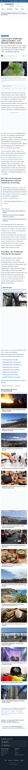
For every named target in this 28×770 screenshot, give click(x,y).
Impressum (10, 760)
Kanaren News (4, 713)
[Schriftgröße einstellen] (1, 1)
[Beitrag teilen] (26, 56)
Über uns (3, 754)
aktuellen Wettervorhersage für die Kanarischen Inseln (12, 354)
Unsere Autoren (4, 752)
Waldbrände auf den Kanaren (7, 385)
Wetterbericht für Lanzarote (11, 367)
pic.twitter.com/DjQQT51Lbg (10, 198)
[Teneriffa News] (14, 5)
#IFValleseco (8, 194)
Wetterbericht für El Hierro (10, 372)
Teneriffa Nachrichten (5, 714)
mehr (16, 55)
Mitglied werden (20, 728)
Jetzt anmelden (11, 728)
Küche (22, 9)
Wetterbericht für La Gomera (11, 369)
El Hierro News (19, 711)
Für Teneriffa (8, 276)
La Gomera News (12, 713)
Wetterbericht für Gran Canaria (12, 362)
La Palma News (21, 713)
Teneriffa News (9, 12)
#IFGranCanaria (16, 194)
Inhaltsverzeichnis (4, 750)
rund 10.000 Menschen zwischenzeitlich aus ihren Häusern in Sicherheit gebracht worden (12, 157)
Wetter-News (17, 385)
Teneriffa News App (6, 739)
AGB (6, 760)
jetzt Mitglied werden (23, 1)
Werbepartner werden (19, 754)
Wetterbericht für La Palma (10, 374)
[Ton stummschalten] (25, 88)
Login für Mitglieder (14, 1)
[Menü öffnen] (2, 5)
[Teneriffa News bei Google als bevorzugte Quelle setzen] (23, 56)
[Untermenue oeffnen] (5, 9)
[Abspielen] (3, 88)
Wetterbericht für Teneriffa (10, 359)
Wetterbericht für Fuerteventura (12, 364)
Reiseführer (9, 9)
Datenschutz (16, 760)
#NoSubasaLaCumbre (17, 187)
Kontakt (16, 752)
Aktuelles (14, 12)
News (3, 9)
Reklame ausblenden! (14, 112)
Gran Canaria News (20, 12)
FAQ (16, 750)
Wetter (16, 9)
